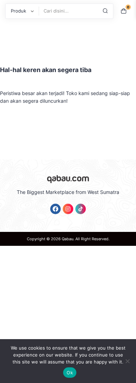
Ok (70, 372)
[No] (127, 361)
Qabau (67, 238)
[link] (55, 209)
